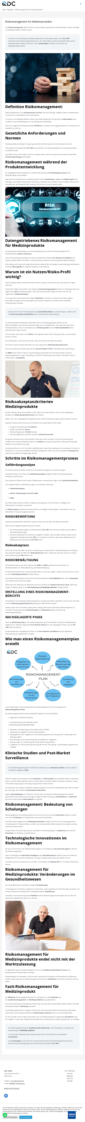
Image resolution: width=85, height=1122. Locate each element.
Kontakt (70, 1081)
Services (70, 1073)
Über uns (70, 1078)
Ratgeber (70, 1076)
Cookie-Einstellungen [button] (10, 1117)
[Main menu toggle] (81, 4)
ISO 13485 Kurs (70, 1071)
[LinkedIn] (6, 1096)
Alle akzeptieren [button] (26, 1117)
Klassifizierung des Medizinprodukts (22, 725)
